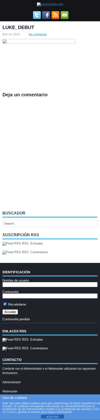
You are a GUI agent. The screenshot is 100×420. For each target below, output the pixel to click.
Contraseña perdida (16, 319)
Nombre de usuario (15, 280)
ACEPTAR (52, 416)
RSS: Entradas (32, 243)
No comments (38, 34)
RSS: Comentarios (34, 252)
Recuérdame (16, 304)
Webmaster (9, 391)
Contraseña (10, 292)
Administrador (11, 382)
